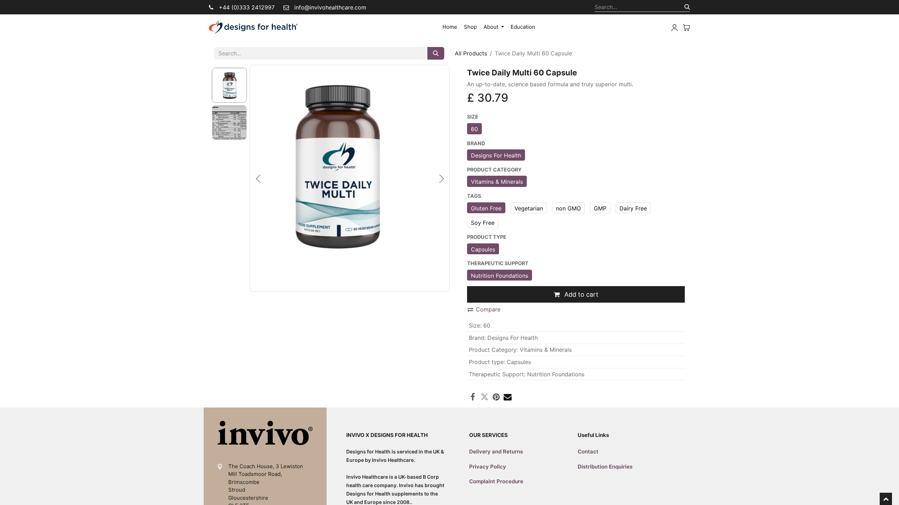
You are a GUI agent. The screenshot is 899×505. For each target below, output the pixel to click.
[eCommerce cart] (686, 27)
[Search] (687, 7)
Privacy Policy (487, 466)
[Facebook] (472, 396)
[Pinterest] (496, 396)
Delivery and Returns (496, 451)
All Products (471, 53)
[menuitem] (449, 27)
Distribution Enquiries (605, 466)
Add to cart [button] (580, 294)
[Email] (507, 396)
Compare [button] (488, 309)
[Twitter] (484, 396)
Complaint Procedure (496, 481)
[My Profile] (674, 27)
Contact (588, 451)
